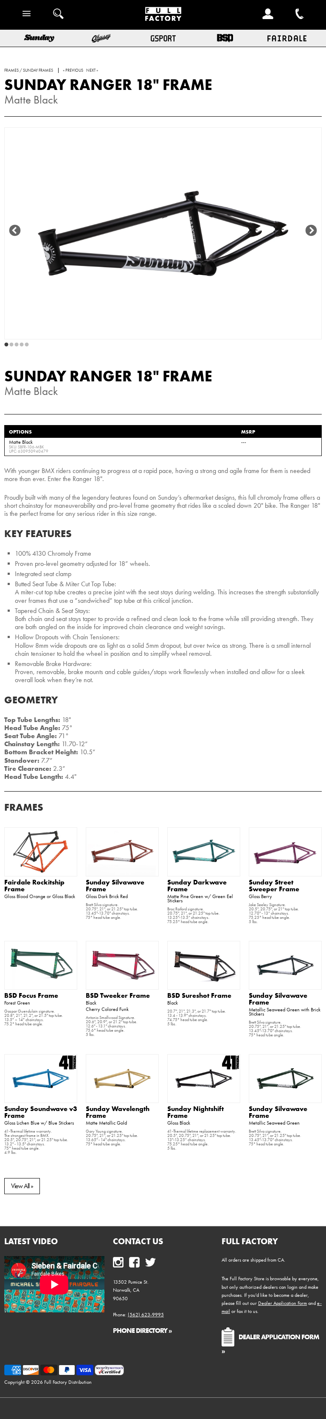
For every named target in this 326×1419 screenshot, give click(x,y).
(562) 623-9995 (146, 1315)
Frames (23, 807)
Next (311, 230)
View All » (22, 1186)
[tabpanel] (163, 233)
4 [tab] (22, 345)
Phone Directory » (142, 1330)
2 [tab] (11, 345)
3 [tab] (16, 345)
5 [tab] (27, 345)
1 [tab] (6, 345)
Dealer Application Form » (270, 1343)
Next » (92, 70)
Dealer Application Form (282, 1303)
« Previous (73, 70)
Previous (14, 230)
